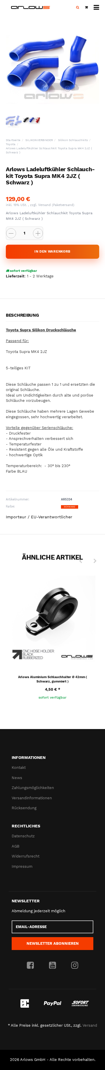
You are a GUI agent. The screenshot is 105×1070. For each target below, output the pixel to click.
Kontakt (19, 767)
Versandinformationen (32, 798)
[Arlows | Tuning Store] (30, 7)
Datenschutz (23, 836)
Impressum (22, 866)
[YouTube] (52, 965)
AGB (15, 846)
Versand (45, 205)
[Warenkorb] (86, 7)
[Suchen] (77, 7)
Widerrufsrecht (25, 856)
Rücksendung (24, 808)
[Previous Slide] (81, 561)
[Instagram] (74, 965)
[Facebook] (30, 965)
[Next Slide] (95, 561)
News (17, 778)
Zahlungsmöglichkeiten (33, 788)
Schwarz (69, 506)
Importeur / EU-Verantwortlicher (39, 517)
